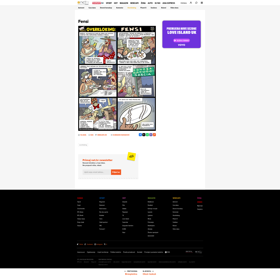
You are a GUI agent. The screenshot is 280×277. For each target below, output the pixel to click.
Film (123, 205)
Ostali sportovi (103, 222)
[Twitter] (143, 134)
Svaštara (154, 7)
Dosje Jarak (80, 222)
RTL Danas (80, 212)
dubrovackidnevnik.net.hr (167, 262)
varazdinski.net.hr (139, 262)
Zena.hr (86, 262)
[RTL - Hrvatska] (189, 252)
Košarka (101, 215)
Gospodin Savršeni (127, 225)
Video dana (174, 7)
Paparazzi (125, 212)
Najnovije (200, 206)
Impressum (81, 252)
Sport (109, 3)
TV (123, 215)
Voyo (123, 232)
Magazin (124, 3)
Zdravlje (150, 229)
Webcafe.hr (102, 135)
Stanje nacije (81, 219)
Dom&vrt (150, 205)
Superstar (125, 222)
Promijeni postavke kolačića (153, 252)
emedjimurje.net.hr (105, 262)
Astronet (81, 7)
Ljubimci (150, 215)
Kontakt (139, 252)
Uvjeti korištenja (102, 252)
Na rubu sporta (103, 212)
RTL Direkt (80, 215)
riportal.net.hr (152, 262)
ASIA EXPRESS (169, 3)
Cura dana (92, 7)
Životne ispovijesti (153, 232)
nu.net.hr (192, 262)
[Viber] (150, 134)
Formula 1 (102, 229)
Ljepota (150, 212)
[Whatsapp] (147, 134)
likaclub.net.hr (103, 265)
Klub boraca (102, 208)
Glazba (124, 208)
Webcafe (134, 3)
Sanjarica (199, 209)
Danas (80, 198)
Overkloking (132, 7)
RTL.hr (79, 262)
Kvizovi (163, 7)
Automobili (151, 236)
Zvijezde (124, 202)
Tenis (100, 219)
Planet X (143, 7)
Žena (143, 3)
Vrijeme (79, 225)
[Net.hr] (198, 252)
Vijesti (79, 202)
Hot (116, 3)
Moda (149, 219)
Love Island (125, 219)
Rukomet (102, 205)
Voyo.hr (93, 262)
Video (199, 202)
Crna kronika (81, 208)
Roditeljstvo (151, 225)
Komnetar (119, 7)
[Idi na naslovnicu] (84, 5)
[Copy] (154, 134)
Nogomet (102, 202)
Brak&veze (151, 202)
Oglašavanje (91, 252)
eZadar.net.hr (182, 262)
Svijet (79, 205)
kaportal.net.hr (126, 262)
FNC (100, 225)
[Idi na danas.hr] (98, 3)
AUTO (150, 3)
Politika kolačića (115, 252)
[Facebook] (140, 134)
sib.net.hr (116, 262)
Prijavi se (116, 172)
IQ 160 (157, 3)
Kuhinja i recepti (152, 208)
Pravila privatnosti (129, 252)
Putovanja (151, 222)
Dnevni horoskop (106, 7)
